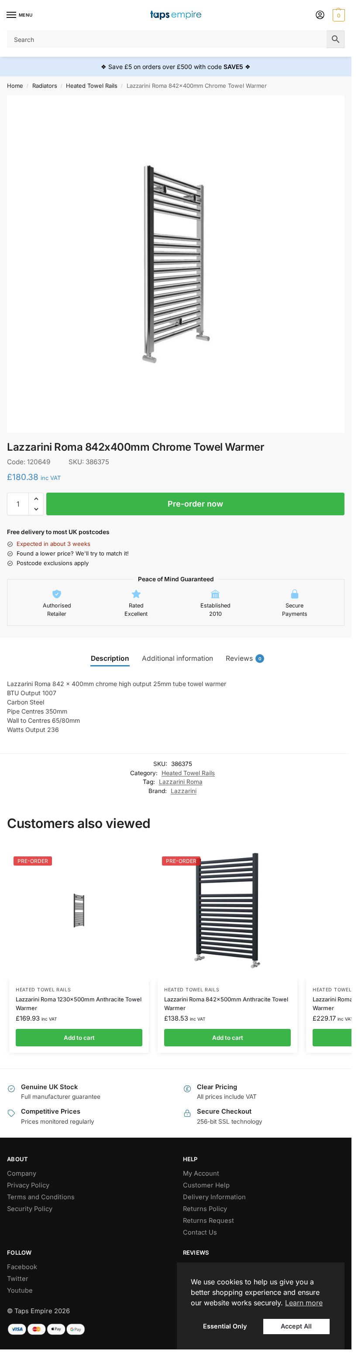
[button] (337, 15)
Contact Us (200, 1232)
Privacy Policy (28, 1185)
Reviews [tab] (244, 658)
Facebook (22, 1267)
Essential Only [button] (225, 1326)
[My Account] (320, 15)
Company (21, 1173)
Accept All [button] (296, 1326)
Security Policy (29, 1209)
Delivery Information (214, 1197)
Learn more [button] (304, 1302)
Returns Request (208, 1221)
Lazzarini (183, 790)
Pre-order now (195, 503)
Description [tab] (110, 658)
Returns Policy (205, 1209)
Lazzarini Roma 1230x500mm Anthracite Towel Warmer (78, 1003)
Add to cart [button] (79, 1037)
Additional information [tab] (177, 658)
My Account (201, 1173)
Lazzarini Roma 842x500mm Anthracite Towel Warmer (226, 1003)
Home (15, 85)
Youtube (20, 1290)
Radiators (44, 85)
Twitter (17, 1279)
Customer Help (206, 1185)
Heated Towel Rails (91, 85)
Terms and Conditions (41, 1197)
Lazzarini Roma (181, 781)
